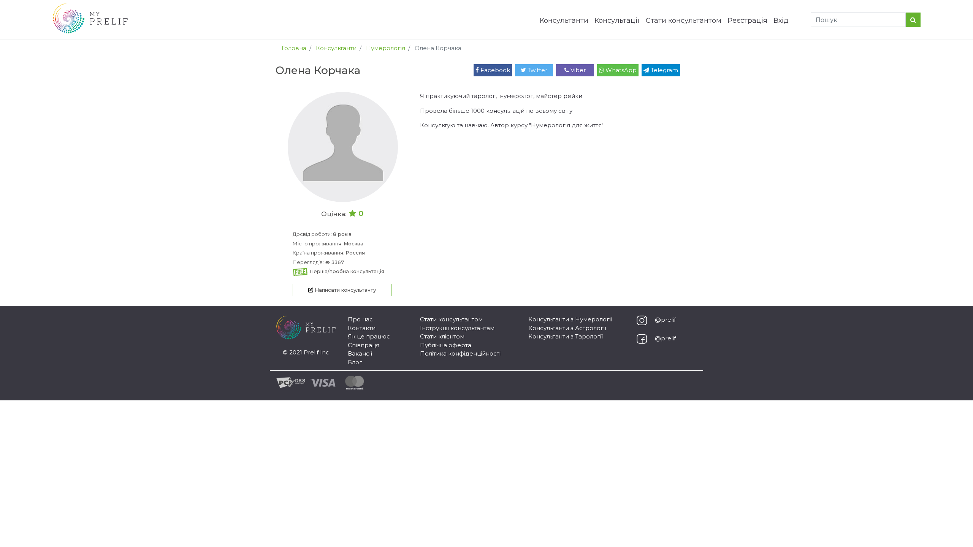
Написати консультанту (344, 290)
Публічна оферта (445, 345)
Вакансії (360, 353)
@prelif (665, 319)
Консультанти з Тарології (565, 336)
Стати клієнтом (442, 336)
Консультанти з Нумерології (570, 319)
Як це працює (369, 336)
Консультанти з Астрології (567, 328)
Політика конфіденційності (460, 353)
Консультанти (564, 20)
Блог (355, 362)
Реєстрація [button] (747, 20)
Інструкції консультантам (457, 328)
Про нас (360, 319)
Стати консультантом (683, 20)
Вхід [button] (781, 20)
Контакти (362, 328)
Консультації (617, 20)
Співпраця (363, 345)
